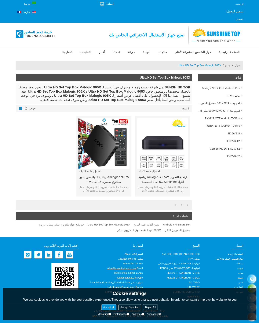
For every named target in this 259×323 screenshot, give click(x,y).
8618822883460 (123, 273)
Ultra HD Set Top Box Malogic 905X (109, 224)
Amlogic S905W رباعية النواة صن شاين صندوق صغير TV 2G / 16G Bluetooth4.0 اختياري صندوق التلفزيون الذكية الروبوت (104, 180)
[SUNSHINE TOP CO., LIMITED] (217, 35)
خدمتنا (117, 52)
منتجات (162, 52)
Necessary (153, 314)
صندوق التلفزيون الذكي (177, 230)
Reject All (150, 307)
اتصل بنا (67, 52)
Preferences (120, 314)
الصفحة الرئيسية (229, 52)
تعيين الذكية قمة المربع (146, 224)
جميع (228, 65)
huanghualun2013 (126, 277)
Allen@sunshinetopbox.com (121, 268)
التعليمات (85, 52)
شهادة (146, 52)
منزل (237, 65)
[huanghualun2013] (252, 279)
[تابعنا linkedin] (48, 254)
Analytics (137, 314)
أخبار (102, 52)
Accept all (108, 307)
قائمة (26, 108)
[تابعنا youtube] (69, 254)
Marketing (103, 314)
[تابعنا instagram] (27, 254)
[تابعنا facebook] (59, 254)
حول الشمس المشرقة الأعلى (193, 52)
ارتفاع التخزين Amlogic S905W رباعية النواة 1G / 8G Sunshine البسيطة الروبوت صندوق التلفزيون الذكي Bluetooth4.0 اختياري (162, 180)
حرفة (131, 52)
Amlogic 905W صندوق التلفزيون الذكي (139, 230)
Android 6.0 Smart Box (176, 224)
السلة (110, 3)
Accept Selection (129, 307)
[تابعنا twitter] (38, 254)
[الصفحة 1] (187, 205)
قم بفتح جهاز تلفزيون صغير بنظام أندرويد (61, 224)
